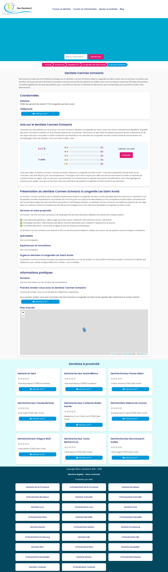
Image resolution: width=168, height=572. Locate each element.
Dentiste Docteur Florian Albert (127, 373)
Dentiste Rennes (84, 557)
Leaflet (114, 354)
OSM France (143, 354)
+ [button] (23, 312)
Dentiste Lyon (37, 507)
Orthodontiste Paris (37, 517)
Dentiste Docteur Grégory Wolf (34, 438)
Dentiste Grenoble (83, 497)
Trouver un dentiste (61, 9)
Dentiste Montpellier (130, 547)
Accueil (48, 64)
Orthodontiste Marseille (130, 517)
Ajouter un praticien (108, 9)
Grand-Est (59, 64)
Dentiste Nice (37, 547)
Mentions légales (76, 474)
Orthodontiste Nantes (84, 527)
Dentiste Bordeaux (130, 487)
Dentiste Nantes (37, 527)
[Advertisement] (84, 37)
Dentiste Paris (130, 507)
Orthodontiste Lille (130, 537)
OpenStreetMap (127, 354)
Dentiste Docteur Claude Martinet (36, 403)
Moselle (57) (73, 64)
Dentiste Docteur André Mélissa (81, 373)
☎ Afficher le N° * (40, 113)
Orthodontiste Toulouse (84, 567)
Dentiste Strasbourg (130, 527)
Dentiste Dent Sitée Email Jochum (129, 403)
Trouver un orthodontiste (85, 9)
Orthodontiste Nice (84, 547)
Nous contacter (93, 474)
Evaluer (126, 155)
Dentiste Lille (84, 537)
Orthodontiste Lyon (84, 507)
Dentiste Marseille (84, 517)
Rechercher (96, 56)
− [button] (23, 315)
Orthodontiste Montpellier (37, 557)
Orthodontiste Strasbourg (37, 537)
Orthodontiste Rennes (130, 557)
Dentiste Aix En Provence (37, 487)
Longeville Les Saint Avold (94, 64)
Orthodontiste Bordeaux (37, 497)
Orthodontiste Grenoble (130, 497)
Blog (122, 9)
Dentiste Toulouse (37, 567)
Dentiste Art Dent (27, 373)
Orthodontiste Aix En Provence (84, 487)
